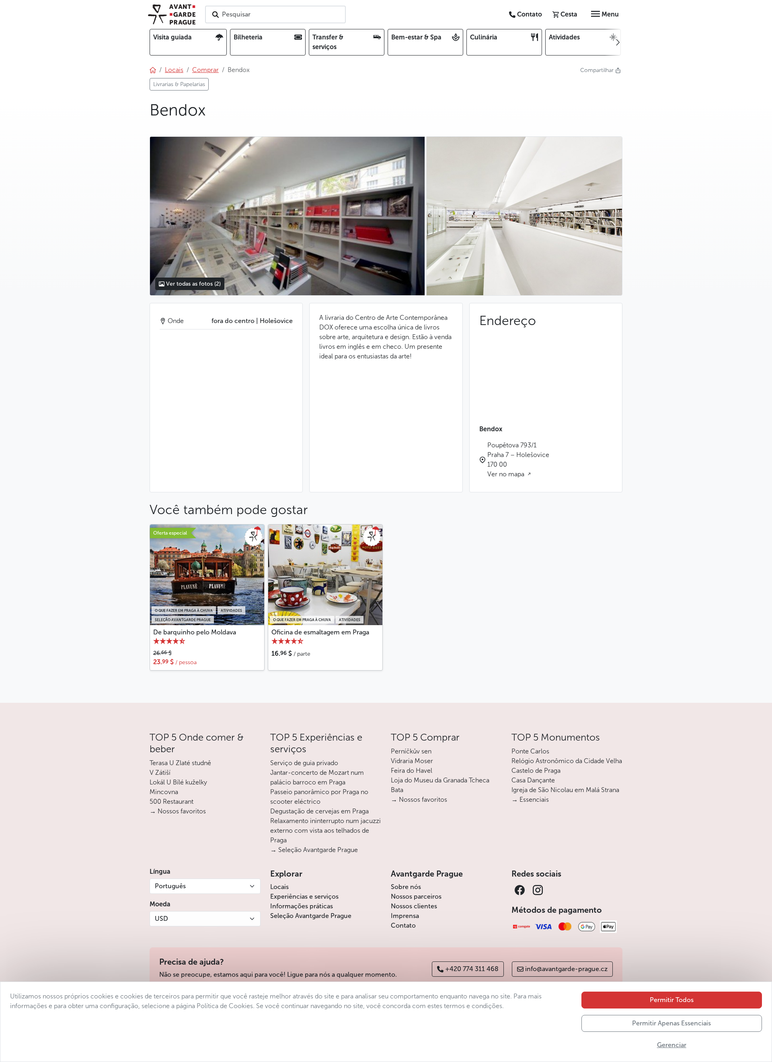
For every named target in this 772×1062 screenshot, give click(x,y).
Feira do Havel (411, 770)
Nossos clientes (414, 906)
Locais (279, 887)
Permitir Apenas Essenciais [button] (671, 1023)
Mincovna (164, 792)
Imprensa (405, 916)
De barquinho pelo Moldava (194, 632)
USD (161, 918)
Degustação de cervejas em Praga (319, 811)
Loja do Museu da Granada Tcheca (440, 780)
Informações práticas (301, 906)
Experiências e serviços (304, 896)
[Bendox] (287, 216)
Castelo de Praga (536, 770)
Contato (403, 925)
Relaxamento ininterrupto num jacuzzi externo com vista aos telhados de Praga (325, 830)
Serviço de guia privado (304, 763)
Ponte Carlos (530, 751)
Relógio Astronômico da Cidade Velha (566, 761)
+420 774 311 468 (472, 969)
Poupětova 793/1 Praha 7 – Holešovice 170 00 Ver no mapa (518, 459)
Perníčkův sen (411, 751)
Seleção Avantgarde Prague (310, 916)
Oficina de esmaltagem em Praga (320, 632)
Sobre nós (406, 887)
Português (170, 886)
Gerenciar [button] (671, 1045)
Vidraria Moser (412, 761)
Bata (397, 790)
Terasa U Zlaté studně (180, 763)
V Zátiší (160, 772)
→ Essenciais (530, 799)
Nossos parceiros (416, 896)
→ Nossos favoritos (178, 811)
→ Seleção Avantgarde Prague (314, 850)
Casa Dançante (533, 780)
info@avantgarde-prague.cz (566, 969)
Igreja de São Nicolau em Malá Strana (565, 790)
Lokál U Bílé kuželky (178, 782)
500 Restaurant (171, 801)
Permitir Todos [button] (672, 1000)
